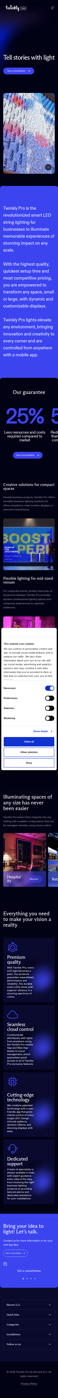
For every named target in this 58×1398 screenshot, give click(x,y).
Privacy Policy (29, 1383)
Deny (29, 762)
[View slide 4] (35, 1278)
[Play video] (29, 133)
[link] (34, 879)
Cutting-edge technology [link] (20, 1097)
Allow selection (29, 752)
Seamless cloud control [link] (20, 1027)
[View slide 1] (23, 1278)
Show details (40, 731)
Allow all (29, 741)
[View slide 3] (31, 1278)
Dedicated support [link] (17, 1161)
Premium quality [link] (16, 960)
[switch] (49, 698)
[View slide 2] (27, 1278)
